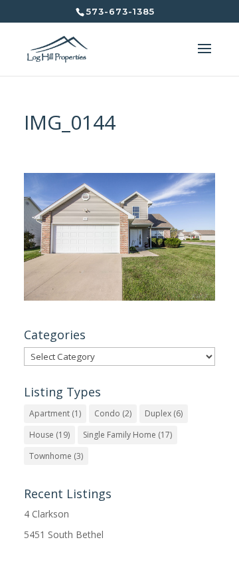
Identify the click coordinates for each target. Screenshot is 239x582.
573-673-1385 (120, 11)
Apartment (55, 413)
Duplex (164, 413)
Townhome (56, 456)
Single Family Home (127, 434)
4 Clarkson (46, 514)
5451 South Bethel (64, 534)
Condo (112, 413)
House (49, 434)
